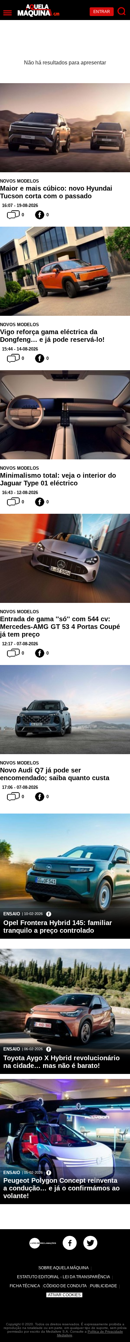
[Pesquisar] (122, 11)
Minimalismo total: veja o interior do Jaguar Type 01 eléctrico (58, 479)
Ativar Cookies (64, 1295)
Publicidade (103, 1286)
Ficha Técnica (25, 1286)
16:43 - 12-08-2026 (20, 492)
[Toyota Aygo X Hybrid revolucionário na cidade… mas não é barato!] (65, 1040)
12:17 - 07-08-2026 (20, 643)
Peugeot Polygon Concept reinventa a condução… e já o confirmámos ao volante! (61, 1188)
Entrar (101, 11)
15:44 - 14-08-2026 (20, 349)
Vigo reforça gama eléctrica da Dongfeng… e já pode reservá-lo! (52, 335)
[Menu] (7, 13)
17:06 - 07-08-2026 (20, 787)
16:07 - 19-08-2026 (20, 205)
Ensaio (11, 913)
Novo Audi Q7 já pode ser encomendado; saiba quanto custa (54, 773)
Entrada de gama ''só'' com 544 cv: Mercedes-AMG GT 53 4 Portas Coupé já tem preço (60, 626)
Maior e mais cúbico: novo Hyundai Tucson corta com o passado (56, 192)
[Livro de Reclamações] (42, 1243)
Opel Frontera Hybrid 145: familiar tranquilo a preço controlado (57, 926)
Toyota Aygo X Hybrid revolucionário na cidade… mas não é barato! (61, 1061)
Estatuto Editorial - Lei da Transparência (63, 1277)
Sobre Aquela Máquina (63, 1268)
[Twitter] (90, 1243)
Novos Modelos (19, 181)
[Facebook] (70, 1243)
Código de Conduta (65, 1286)
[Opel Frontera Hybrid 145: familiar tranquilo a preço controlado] (65, 905)
